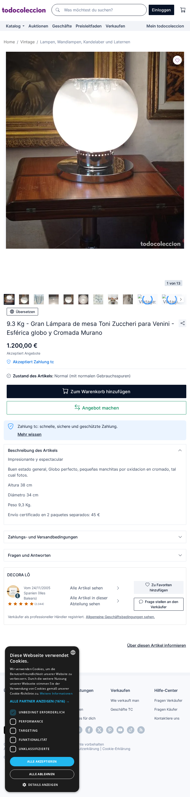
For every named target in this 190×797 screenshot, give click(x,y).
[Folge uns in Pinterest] (110, 730)
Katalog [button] (14, 26)
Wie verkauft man (125, 700)
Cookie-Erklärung (116, 749)
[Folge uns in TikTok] (130, 730)
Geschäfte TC (122, 709)
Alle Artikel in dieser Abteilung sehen (89, 600)
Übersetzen (25, 312)
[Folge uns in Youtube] (120, 730)
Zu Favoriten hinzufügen (161, 587)
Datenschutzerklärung (81, 749)
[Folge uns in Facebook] (89, 730)
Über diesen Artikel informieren (156, 645)
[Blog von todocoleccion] (141, 730)
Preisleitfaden (89, 26)
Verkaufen (115, 26)
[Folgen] (177, 60)
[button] (95, 450)
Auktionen (38, 26)
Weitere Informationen (56, 693)
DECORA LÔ (18, 574)
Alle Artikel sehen (86, 587)
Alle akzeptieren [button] (42, 761)
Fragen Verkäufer (168, 700)
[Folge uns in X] (99, 730)
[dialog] (42, 719)
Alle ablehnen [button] (42, 774)
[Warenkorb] (183, 10)
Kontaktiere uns (166, 718)
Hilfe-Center (166, 690)
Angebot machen (100, 408)
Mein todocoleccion (165, 26)
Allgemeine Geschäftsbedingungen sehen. (120, 617)
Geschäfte (62, 26)
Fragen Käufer (165, 709)
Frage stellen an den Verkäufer (161, 604)
